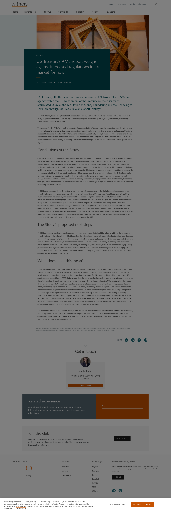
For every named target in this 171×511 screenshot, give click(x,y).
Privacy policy (21, 509)
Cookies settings (118, 504)
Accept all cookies (142, 504)
